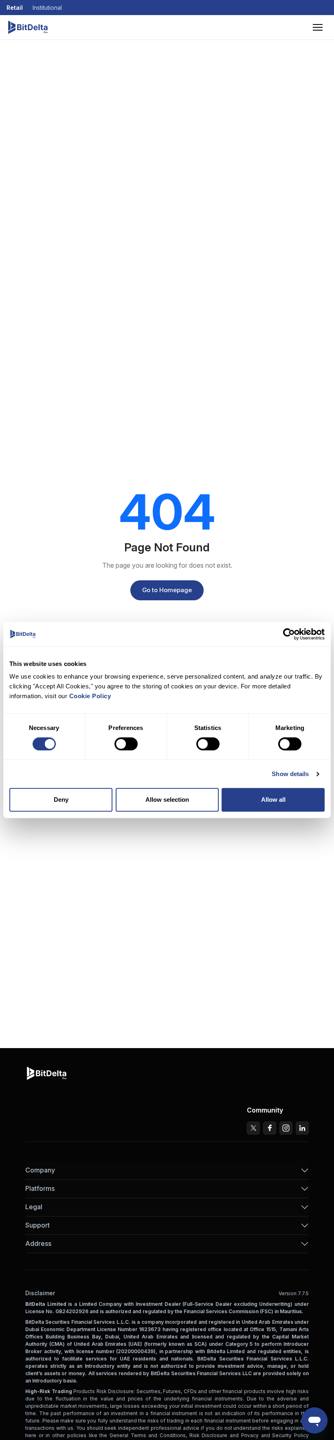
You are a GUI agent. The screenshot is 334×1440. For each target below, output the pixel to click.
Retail (15, 7)
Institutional (47, 7)
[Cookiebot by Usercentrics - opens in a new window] (289, 634)
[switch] (126, 743)
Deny (61, 799)
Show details (290, 773)
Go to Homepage (167, 590)
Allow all (273, 799)
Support (37, 1225)
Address (38, 1243)
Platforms (40, 1188)
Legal (33, 1207)
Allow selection (167, 799)
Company (40, 1170)
